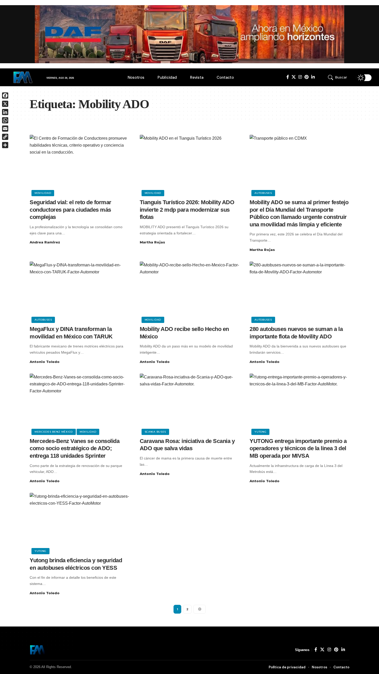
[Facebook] (287, 77)
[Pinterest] (306, 77)
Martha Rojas (152, 242)
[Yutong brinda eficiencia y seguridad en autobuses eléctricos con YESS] (79, 523)
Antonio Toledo (45, 362)
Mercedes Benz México (54, 431)
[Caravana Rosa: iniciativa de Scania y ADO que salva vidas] (190, 403)
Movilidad (43, 193)
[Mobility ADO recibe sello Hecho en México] (190, 291)
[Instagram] (300, 77)
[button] (340, 77)
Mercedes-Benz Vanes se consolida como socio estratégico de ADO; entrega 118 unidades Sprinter (74, 448)
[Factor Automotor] (38, 649)
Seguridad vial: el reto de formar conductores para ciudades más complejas (70, 209)
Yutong (260, 431)
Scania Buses (155, 431)
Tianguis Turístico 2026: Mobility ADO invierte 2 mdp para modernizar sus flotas (187, 209)
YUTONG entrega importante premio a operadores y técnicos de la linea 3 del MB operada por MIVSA (298, 448)
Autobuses (263, 193)
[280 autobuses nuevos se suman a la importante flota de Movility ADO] (299, 291)
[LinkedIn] (313, 77)
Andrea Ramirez (45, 242)
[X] (293, 77)
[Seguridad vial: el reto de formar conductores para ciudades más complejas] (79, 165)
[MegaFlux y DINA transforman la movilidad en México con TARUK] (79, 291)
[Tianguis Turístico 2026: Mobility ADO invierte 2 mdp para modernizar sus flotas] (190, 165)
